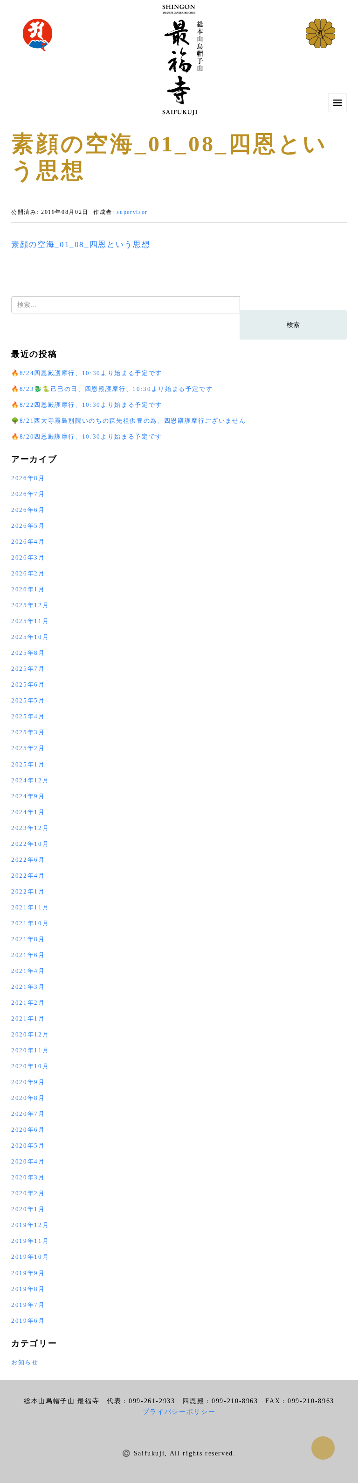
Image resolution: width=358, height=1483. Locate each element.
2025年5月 (28, 700)
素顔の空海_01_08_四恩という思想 (80, 244)
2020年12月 (30, 1034)
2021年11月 (30, 907)
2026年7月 (28, 493)
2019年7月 (28, 1304)
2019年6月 (28, 1320)
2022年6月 (28, 859)
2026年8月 (28, 478)
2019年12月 (30, 1224)
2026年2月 (28, 573)
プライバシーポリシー (179, 1411)
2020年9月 (28, 1082)
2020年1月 (28, 1209)
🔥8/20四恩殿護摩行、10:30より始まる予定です (86, 436)
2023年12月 (30, 827)
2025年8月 (28, 652)
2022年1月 (28, 891)
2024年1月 (28, 812)
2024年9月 (28, 796)
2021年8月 (28, 939)
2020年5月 (28, 1145)
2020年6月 (28, 1129)
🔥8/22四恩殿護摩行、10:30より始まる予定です (86, 404)
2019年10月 (30, 1256)
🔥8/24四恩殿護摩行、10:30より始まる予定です (86, 372)
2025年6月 (28, 684)
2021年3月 (28, 986)
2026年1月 (28, 589)
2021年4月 (28, 970)
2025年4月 (28, 716)
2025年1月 (28, 764)
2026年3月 (28, 557)
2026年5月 (28, 525)
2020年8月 (28, 1097)
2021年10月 (30, 923)
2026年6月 (28, 509)
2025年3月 (28, 732)
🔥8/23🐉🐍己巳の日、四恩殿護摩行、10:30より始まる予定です (112, 388)
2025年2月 (28, 748)
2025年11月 (30, 620)
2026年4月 (28, 541)
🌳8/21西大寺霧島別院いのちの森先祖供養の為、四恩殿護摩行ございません (128, 420)
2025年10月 (30, 636)
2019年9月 (28, 1273)
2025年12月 (30, 605)
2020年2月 (28, 1193)
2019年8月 (28, 1288)
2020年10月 (30, 1066)
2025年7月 (28, 668)
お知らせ (25, 1362)
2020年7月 (28, 1113)
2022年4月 (28, 875)
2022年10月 (30, 843)
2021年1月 (28, 1018)
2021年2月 (28, 1002)
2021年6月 (28, 954)
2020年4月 (28, 1161)
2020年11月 (30, 1050)
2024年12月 (30, 780)
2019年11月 (30, 1240)
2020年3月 (28, 1177)
